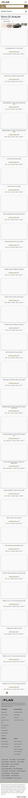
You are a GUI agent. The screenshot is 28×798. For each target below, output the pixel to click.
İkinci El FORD (20, 761)
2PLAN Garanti (4, 741)
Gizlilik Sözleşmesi (18, 744)
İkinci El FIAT (13, 761)
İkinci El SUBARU (6, 775)
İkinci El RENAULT (6, 773)
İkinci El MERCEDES (18, 768)
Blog (2, 722)
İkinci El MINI (5, 771)
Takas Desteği (4, 733)
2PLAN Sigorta (4, 746)
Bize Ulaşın (3, 727)
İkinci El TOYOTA (15, 775)
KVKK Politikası (17, 746)
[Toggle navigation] (25, 2)
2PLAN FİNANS (18, 709)
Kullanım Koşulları (18, 741)
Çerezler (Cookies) (15, 792)
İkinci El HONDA (5, 764)
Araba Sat (3, 735)
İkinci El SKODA (15, 773)
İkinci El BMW (12, 759)
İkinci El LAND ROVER (7, 768)
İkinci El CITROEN (21, 759)
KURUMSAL (4, 709)
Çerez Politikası (17, 754)
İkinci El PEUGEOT (21, 771)
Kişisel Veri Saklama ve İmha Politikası (18, 750)
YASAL (16, 738)
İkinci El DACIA (5, 761)
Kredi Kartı (16, 717)
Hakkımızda (4, 712)
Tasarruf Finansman (18, 720)
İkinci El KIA (12, 766)
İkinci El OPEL (12, 771)
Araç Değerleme (5, 730)
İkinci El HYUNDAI (15, 764)
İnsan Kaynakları (5, 725)
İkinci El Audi (5, 759)
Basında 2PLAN (4, 720)
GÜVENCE (3, 738)
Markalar (3, 717)
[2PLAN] (5, 2)
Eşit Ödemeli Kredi (18, 712)
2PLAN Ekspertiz (5, 744)
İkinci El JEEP (5, 766)
